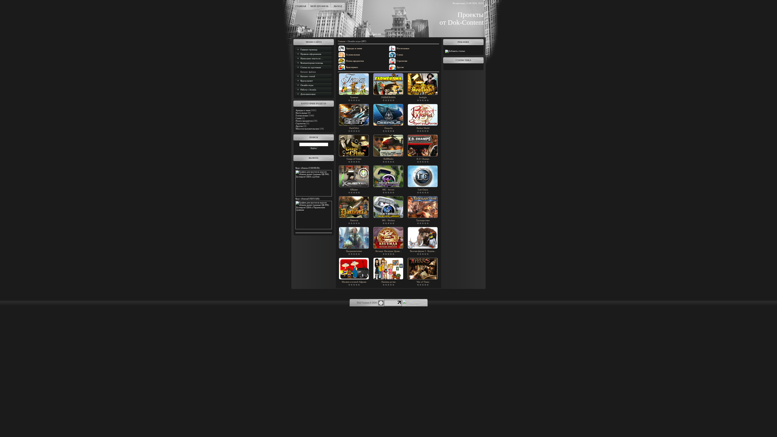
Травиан (354, 97)
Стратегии (301, 123)
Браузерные (352, 67)
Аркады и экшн (303, 110)
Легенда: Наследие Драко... (388, 251)
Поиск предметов (304, 121)
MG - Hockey (388, 220)
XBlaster (354, 189)
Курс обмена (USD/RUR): (307, 168)
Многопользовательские (307, 128)
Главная (300, 6)
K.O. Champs (423, 159)
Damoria (354, 220)
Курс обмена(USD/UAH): (307, 198)
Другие (299, 126)
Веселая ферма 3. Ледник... (423, 251)
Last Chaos (423, 189)
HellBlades (388, 159)
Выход (338, 6)
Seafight (423, 97)
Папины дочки (388, 282)
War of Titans (423, 282)
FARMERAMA (388, 97)
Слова (298, 118)
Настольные (301, 113)
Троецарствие (423, 220)
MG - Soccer (388, 189)
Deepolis (388, 128)
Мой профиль (319, 6)
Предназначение (354, 251)
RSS (407, 34)
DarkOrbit (354, 128)
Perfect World (423, 128)
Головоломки (302, 115)
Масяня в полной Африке (354, 282)
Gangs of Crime (354, 159)
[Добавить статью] (455, 51)
